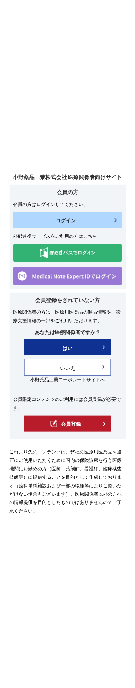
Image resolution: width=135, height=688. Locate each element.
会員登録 (71, 424)
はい (68, 348)
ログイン (66, 220)
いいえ (67, 368)
